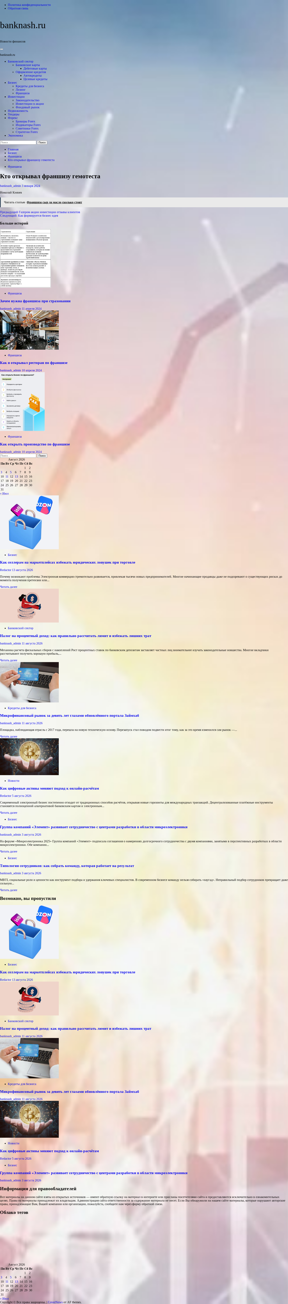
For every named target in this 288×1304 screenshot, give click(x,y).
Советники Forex (27, 128)
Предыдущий (40, 212)
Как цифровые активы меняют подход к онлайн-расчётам (49, 788)
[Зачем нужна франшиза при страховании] (25, 286)
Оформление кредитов (31, 72)
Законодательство (27, 100)
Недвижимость (18, 110)
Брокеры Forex (25, 121)
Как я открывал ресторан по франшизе (33, 363)
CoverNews (55, 1302)
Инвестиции (16, 96)
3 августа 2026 (31, 834)
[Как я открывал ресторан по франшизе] (29, 348)
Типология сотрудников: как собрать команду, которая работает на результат (67, 866)
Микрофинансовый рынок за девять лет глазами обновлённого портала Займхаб (69, 715)
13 (16, 476)
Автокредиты (33, 75)
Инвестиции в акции (30, 103)
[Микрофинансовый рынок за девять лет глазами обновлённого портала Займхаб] (29, 701)
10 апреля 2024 (32, 370)
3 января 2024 (31, 185)
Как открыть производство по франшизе (35, 444)
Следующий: (29, 215)
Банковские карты (28, 65)
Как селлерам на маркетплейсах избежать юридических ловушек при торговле (67, 562)
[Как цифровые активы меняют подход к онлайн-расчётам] (29, 774)
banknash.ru (23, 25)
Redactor (6, 570)
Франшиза (23, 93)
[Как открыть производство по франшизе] (22, 430)
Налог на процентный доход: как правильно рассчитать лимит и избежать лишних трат (75, 636)
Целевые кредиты (35, 79)
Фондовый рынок (28, 107)
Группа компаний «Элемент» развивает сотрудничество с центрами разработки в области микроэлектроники (93, 827)
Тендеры (13, 114)
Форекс (13, 117)
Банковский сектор (20, 61)
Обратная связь (18, 8)
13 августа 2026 (22, 570)
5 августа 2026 (21, 795)
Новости (13, 780)
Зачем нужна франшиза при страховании (35, 301)
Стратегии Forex (27, 132)
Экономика (15, 135)
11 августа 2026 (32, 643)
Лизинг (21, 89)
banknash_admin (11, 185)
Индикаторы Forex (28, 125)
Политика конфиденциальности (29, 4)
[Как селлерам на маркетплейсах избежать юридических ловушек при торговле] (29, 548)
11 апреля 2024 (32, 308)
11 (6, 476)
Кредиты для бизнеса (30, 86)
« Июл (4, 493)
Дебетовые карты (35, 68)
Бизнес (12, 82)
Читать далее (8, 586)
